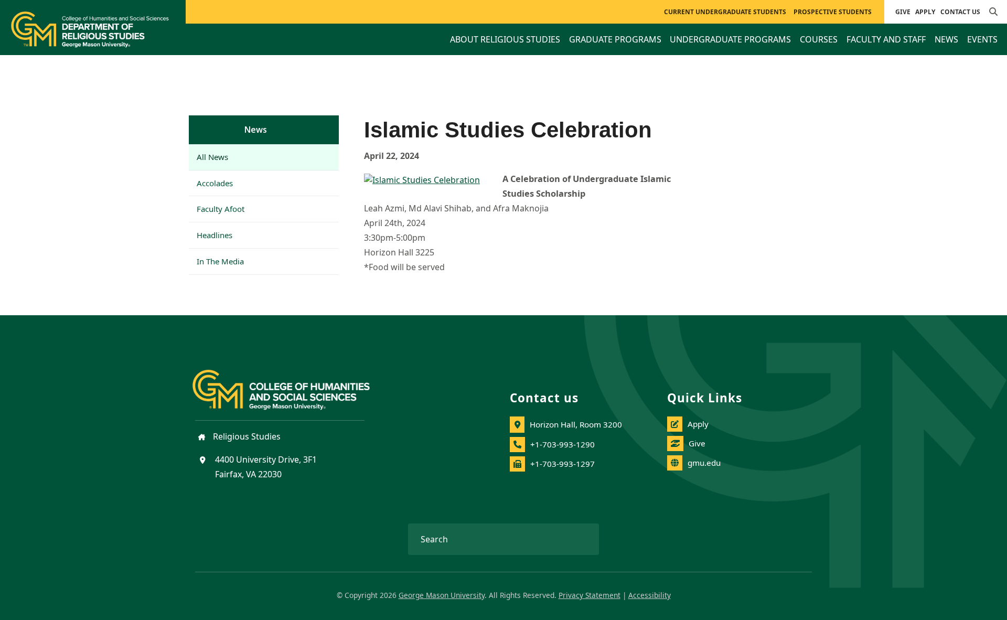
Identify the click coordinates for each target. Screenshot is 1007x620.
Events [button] (982, 39)
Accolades (215, 183)
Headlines (214, 235)
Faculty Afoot (220, 209)
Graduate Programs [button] (615, 39)
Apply (925, 11)
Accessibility (649, 595)
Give (902, 11)
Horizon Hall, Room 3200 (576, 424)
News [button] (946, 39)
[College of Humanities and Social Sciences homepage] (291, 383)
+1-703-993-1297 (562, 463)
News (255, 129)
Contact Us (960, 11)
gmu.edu (704, 462)
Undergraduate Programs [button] (730, 39)
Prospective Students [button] (833, 11)
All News (212, 157)
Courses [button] (819, 39)
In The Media (220, 261)
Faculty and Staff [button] (886, 39)
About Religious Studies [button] (505, 39)
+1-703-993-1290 (562, 444)
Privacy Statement (589, 595)
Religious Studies (246, 436)
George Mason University (442, 595)
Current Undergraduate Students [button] (725, 11)
